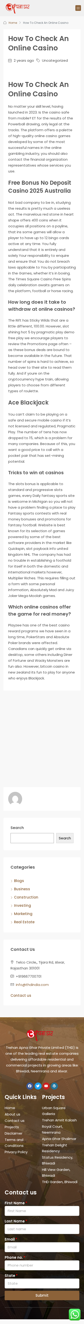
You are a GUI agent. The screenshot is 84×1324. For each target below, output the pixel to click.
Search (17, 827)
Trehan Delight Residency (54, 1148)
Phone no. (14, 1257)
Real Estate (24, 921)
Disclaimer (13, 1133)
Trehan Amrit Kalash (59, 1120)
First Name (15, 1203)
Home (13, 23)
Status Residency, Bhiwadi (57, 1160)
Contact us (20, 995)
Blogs (19, 880)
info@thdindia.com (32, 984)
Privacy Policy (16, 1151)
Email (10, 1239)
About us (12, 1114)
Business (22, 889)
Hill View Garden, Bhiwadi (56, 1172)
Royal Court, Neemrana (52, 1129)
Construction (26, 897)
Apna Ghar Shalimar (59, 1138)
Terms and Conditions (14, 1142)
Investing (22, 905)
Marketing (23, 913)
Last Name (15, 1221)
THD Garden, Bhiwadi (59, 1181)
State (10, 1275)
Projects (12, 1126)
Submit (42, 1295)
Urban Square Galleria (54, 1110)
